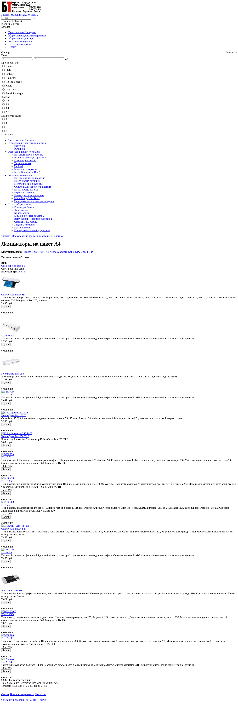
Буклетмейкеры (23, 227)
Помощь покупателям (22, 694)
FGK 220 (6, 457)
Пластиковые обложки (26, 189)
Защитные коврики (24, 224)
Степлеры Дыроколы (26, 221)
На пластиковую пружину (28, 154)
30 (22, 271)
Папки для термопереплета (29, 195)
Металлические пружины (28, 183)
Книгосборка (21, 213)
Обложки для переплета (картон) (32, 186)
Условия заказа (19, 14)
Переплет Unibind (24, 192)
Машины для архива (25, 169)
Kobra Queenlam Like (12, 373)
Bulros (9, 66)
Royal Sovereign (14, 93)
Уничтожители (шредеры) (22, 32)
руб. (66, 59)
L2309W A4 (7, 335)
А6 (7, 112)
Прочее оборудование (20, 44)
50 (25, 271)
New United (81, 251)
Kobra (9, 85)
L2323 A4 (6, 552)
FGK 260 (6, 504)
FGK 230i (6, 481)
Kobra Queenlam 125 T (13, 415)
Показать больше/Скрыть (15, 257)
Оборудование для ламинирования (27, 35)
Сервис (12, 47)
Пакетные (19, 145)
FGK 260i (6, 638)
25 (18, 271)
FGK (8, 70)
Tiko (90, 251)
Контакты (33, 14)
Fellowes (37, 251)
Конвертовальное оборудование (32, 230)
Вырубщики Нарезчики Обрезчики (33, 218)
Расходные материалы (20, 41)
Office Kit (11, 89)
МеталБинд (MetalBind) (27, 172)
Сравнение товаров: (13, 265)
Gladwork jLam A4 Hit (13, 294)
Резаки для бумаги (24, 207)
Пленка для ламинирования (29, 178)
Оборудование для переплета (24, 38)
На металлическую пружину (30, 157)
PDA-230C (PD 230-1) (13, 590)
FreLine (10, 74)
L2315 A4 (6, 394)
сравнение (7, 312)
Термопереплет (22, 163)
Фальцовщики (22, 210)
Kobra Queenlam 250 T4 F (15, 436)
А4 (7, 108)
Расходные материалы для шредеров (34, 201)
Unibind (18, 166)
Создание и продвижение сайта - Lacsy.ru (24, 699)
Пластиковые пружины (27, 180)
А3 (7, 104)
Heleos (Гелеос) (14, 81)
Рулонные (19, 148)
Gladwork (11, 77)
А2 (7, 100)
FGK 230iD (7, 614)
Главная (5, 14)
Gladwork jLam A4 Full (13, 528)
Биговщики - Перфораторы (29, 215)
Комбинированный (25, 160)
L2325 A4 (6, 662)
